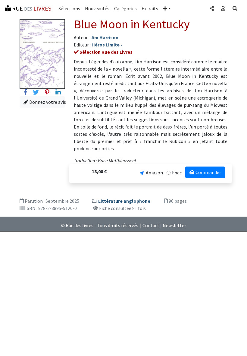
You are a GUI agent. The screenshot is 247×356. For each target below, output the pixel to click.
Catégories (125, 8)
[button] (167, 8)
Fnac (177, 173)
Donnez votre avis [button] (46, 102)
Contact (150, 225)
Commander (208, 172)
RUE (31, 8)
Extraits (150, 8)
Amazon (154, 173)
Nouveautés (97, 8)
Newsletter (174, 225)
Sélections (69, 8)
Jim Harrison (104, 37)
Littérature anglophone (124, 201)
